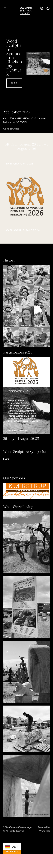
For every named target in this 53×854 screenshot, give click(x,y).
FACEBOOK (21, 122)
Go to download (11, 128)
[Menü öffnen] (5, 8)
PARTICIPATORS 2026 (20, 163)
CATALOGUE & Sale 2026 (23, 230)
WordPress (44, 831)
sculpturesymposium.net (26, 10)
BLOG (14, 83)
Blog (6, 458)
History (9, 260)
